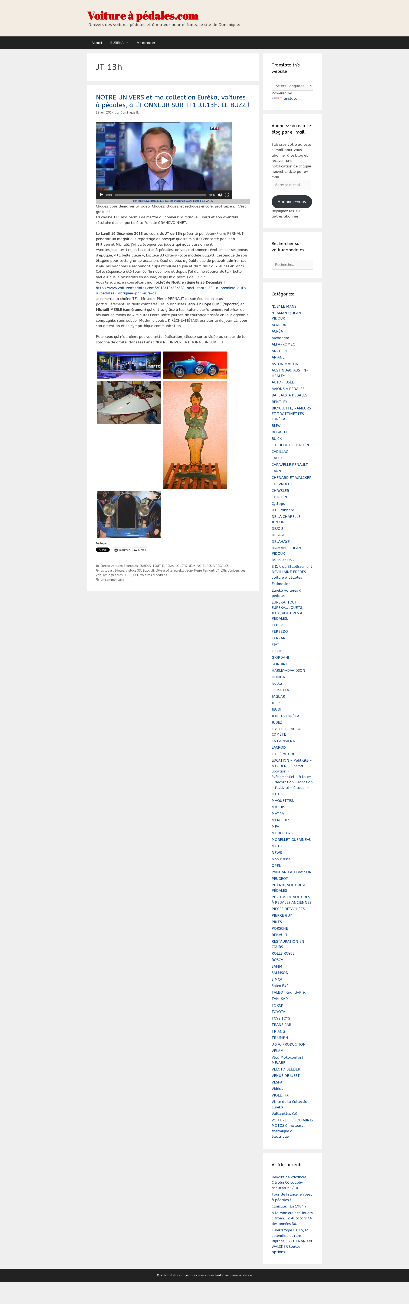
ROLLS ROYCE (283, 953)
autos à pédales (112, 570)
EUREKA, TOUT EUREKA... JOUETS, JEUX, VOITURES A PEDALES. (184, 566)
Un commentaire (112, 580)
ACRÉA (277, 331)
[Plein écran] (227, 195)
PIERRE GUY (282, 915)
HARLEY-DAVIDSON (288, 670)
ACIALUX (279, 325)
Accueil (97, 43)
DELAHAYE (281, 541)
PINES (277, 922)
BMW (276, 426)
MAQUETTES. (283, 800)
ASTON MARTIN (285, 364)
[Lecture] (101, 195)
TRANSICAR (281, 1025)
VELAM (278, 1051)
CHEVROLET (282, 484)
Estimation (281, 584)
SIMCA (277, 979)
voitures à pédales (153, 575)
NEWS (277, 852)
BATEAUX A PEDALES (289, 395)
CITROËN (279, 497)
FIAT (275, 644)
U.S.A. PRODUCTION (289, 1044)
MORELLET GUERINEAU (291, 839)
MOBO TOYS (282, 833)
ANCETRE (280, 351)
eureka (179, 570)
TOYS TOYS (281, 1018)
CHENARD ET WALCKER (291, 477)
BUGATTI (279, 432)
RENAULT (280, 935)
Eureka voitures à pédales (119, 566)
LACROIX (279, 747)
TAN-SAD (280, 999)
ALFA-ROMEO (283, 344)
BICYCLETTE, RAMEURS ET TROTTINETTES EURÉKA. (291, 413)
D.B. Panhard (283, 510)
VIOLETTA (280, 1095)
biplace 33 (133, 570)
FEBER (277, 625)
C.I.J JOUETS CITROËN (290, 445)
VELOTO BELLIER (286, 1069)
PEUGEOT (280, 878)
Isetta (277, 683)
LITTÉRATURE (283, 754)
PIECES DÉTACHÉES (288, 909)
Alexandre (280, 338)
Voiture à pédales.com (142, 15)
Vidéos (277, 1088)
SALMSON (280, 973)
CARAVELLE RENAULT (290, 465)
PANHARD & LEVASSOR (291, 872)
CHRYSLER (280, 490)
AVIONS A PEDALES (288, 389)
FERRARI (279, 638)
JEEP (276, 703)
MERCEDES (281, 820)
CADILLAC (280, 452)
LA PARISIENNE (285, 741)
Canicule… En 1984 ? (289, 1206)
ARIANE (278, 357)
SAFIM (277, 966)
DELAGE (278, 535)
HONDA (278, 677)
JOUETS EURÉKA (285, 716)
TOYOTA (278, 1012)
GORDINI (279, 664)
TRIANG (278, 1031)
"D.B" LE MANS (284, 306)
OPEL (276, 865)
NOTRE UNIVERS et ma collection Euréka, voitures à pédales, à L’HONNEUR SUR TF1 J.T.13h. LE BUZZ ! (173, 101)
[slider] (160, 195)
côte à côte (164, 570)
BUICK (277, 439)
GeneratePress (241, 1275)
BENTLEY (279, 402)
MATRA (278, 813)
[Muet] (220, 195)
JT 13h (221, 570)
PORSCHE (280, 928)
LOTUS (277, 794)
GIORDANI (280, 657)
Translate (288, 98)
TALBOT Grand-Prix (289, 992)
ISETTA (283, 690)
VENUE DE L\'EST (286, 1075)
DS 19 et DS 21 (284, 560)
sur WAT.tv (173, 201)
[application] (164, 160)
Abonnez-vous (292, 201)
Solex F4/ (280, 986)
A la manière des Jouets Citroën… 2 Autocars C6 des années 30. (292, 1218)
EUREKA (117, 43)
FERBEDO (280, 631)
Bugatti (148, 570)
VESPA (277, 1082)
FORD (276, 651)
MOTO (277, 846)
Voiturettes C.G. (285, 1113)
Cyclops (278, 503)
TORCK (277, 1005)
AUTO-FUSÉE (283, 382)
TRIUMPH (280, 1038)
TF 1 (127, 575)
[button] (164, 160)
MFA (275, 826)
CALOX (277, 458)
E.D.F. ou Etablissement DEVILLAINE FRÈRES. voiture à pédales (292, 571)
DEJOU (277, 528)
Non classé (281, 859)
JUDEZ (277, 722)
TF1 (135, 575)
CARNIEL (279, 471)
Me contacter (146, 43)
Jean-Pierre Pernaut (199, 570)
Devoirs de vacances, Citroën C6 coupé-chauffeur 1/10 (290, 1182)
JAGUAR (278, 696)
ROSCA (277, 960)
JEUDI (276, 709)
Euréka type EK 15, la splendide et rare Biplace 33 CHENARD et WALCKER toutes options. (292, 1241)
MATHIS (278, 807)
